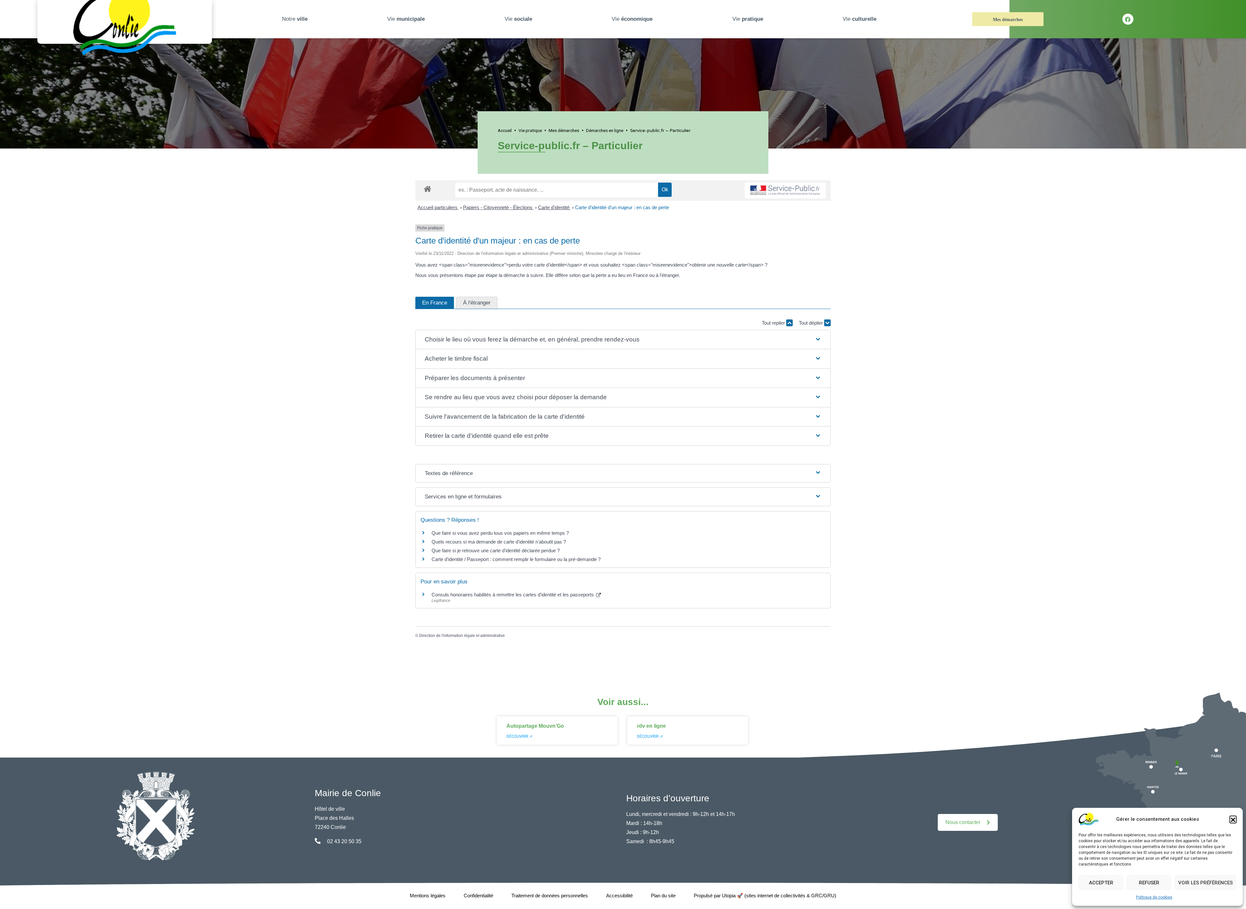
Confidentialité (478, 895)
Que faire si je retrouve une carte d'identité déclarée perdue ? (496, 550)
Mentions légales (428, 895)
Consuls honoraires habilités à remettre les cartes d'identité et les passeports (513, 594)
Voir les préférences (1205, 883)
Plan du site (663, 895)
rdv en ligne (651, 726)
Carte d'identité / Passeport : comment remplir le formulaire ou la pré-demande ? (516, 559)
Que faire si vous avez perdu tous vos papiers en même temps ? (500, 533)
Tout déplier (811, 323)
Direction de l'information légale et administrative (462, 635)
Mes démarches (1008, 19)
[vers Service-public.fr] (785, 190)
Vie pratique (530, 130)
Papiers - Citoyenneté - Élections (498, 207)
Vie (406, 19)
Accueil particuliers (438, 207)
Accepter (1101, 883)
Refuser (1149, 883)
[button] (1233, 819)
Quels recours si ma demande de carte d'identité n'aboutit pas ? (499, 541)
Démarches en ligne (604, 130)
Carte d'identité (554, 207)
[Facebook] (1127, 19)
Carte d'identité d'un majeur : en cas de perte (622, 207)
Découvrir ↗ (519, 736)
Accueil (505, 130)
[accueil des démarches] (427, 188)
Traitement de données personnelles (549, 895)
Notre (295, 19)
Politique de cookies (1154, 897)
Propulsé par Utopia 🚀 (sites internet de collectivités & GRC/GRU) (765, 895)
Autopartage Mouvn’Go (535, 726)
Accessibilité (619, 895)
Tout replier (774, 323)
